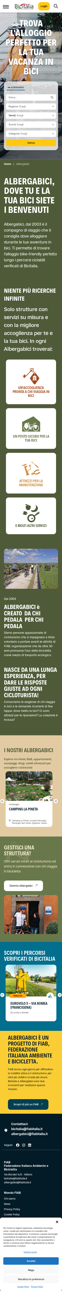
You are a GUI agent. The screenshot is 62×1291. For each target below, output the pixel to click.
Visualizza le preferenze (31, 1279)
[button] (57, 1221)
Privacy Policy (37, 1287)
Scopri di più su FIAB (26, 1104)
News (7, 1203)
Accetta (31, 1261)
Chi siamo (10, 1198)
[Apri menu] (6, 6)
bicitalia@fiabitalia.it (27, 1129)
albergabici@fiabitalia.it (29, 1134)
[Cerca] (56, 6)
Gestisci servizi (30, 1252)
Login (44, 6)
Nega (31, 1270)
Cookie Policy (23, 1287)
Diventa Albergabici (21, 885)
